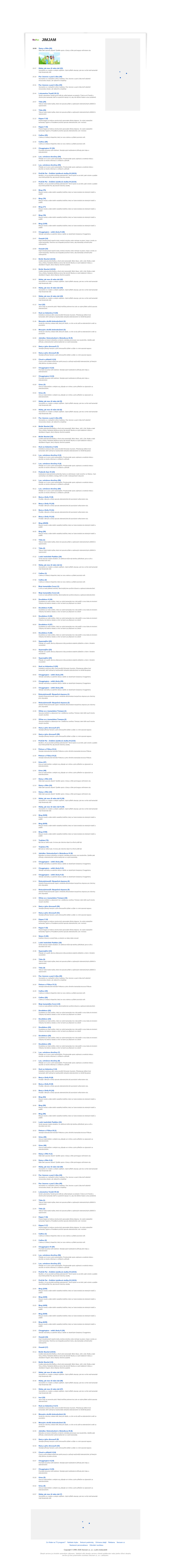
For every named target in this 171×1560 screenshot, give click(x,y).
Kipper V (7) (43, 1225)
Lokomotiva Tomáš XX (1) (49, 93)
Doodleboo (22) (45, 1010)
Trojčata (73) (44, 840)
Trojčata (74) (44, 847)
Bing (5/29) (43, 815)
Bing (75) (42, 190)
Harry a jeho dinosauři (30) (49, 906)
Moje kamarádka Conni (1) (49, 586)
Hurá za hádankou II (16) (48, 313)
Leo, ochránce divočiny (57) (50, 1263)
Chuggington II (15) (46, 1469)
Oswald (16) (43, 1337)
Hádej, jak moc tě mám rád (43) (51, 288)
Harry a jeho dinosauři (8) (49, 353)
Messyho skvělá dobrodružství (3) (52, 330)
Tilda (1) (42, 540)
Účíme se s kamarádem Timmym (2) (52, 719)
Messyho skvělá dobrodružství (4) (52, 1414)
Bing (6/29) (43, 823)
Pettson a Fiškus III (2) (47, 756)
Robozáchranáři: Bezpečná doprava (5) (54, 890)
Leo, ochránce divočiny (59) (50, 480)
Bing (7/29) (43, 832)
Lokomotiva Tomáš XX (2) (49, 1192)
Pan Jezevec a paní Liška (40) (50, 976)
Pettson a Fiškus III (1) (47, 749)
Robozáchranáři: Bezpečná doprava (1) (54, 694)
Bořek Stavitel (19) (46, 437)
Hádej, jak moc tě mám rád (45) (51, 1372)
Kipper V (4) (43, 118)
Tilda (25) (42, 102)
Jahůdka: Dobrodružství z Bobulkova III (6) (56, 1431)
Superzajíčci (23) (45, 650)
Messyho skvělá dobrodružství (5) (52, 1422)
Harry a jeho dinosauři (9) (49, 1439)
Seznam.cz (121, 1542)
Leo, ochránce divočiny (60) (50, 489)
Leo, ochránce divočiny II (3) (50, 455)
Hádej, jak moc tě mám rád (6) (50, 410)
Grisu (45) (42, 1137)
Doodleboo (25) (45, 1036)
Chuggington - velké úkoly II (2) (51, 875)
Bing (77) (42, 207)
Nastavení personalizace (79, 1545)
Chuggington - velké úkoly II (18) (52, 232)
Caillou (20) (43, 997)
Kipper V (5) (43, 127)
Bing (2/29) (43, 1289)
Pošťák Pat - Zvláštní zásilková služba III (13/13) (58, 1280)
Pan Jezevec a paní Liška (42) (50, 77)
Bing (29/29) (43, 523)
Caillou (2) (43, 580)
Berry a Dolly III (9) (46, 1084)
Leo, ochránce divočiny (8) (49, 1061)
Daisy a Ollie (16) (45, 792)
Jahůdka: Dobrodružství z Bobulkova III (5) (56, 338)
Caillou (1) (43, 573)
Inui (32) (42, 304)
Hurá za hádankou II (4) (48, 1069)
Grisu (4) (42, 393)
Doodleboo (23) (45, 1019)
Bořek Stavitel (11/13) (47, 259)
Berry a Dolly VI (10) (46, 503)
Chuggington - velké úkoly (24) (51, 675)
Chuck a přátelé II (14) (47, 1452)
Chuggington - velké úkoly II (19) (52, 1330)
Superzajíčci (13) (45, 951)
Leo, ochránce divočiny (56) (50, 1255)
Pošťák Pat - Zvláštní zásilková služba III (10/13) (58, 173)
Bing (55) (42, 1105)
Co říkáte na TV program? (55, 1542)
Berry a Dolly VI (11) (46, 510)
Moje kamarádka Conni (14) (49, 1004)
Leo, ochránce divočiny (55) (50, 165)
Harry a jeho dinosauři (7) (49, 346)
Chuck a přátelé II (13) (47, 359)
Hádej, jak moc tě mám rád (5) (50, 401)
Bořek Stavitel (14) (46, 1362)
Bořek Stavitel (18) (46, 426)
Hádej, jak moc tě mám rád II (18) (51, 798)
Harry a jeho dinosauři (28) (49, 734)
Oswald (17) (43, 1347)
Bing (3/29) (43, 1297)
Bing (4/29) (43, 1305)
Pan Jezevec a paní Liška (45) (50, 1183)
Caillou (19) (43, 991)
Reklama (111, 1542)
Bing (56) (42, 1114)
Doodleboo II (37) (45, 624)
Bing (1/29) (43, 224)
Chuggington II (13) (46, 376)
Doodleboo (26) (45, 1044)
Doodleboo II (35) (45, 608)
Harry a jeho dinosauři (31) (49, 913)
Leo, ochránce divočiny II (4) (50, 464)
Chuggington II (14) (46, 1461)
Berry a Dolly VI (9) (46, 497)
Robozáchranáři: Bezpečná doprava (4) (54, 881)
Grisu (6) (42, 1486)
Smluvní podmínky (87, 1542)
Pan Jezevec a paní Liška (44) (50, 1175)
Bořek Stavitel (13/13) (47, 1352)
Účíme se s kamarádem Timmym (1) (52, 711)
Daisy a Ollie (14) (45, 779)
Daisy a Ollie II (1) (45, 1154)
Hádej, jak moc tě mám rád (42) (51, 279)
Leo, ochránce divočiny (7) (49, 1052)
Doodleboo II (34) (45, 599)
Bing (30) (42, 531)
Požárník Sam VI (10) (47, 472)
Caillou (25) (43, 135)
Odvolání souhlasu (96, 1545)
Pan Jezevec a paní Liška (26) (50, 418)
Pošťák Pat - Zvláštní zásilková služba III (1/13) (57, 741)
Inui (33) (42, 1397)
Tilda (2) (42, 548)
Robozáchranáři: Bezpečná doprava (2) (54, 703)
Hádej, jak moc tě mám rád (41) (51, 68)
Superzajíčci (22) (45, 641)
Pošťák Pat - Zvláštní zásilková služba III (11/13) (57, 182)
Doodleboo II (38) (45, 633)
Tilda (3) (42, 959)
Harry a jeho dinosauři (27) (49, 728)
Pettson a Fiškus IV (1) (48, 984)
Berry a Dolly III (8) (46, 1077)
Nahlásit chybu (72, 1542)
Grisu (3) (42, 384)
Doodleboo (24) (45, 1027)
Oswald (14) (43, 238)
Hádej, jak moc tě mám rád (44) (51, 296)
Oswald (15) (43, 249)
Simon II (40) (44, 936)
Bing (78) (42, 215)
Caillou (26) (43, 142)
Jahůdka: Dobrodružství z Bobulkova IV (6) (56, 853)
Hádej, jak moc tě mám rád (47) (51, 1389)
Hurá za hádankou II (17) (48, 1406)
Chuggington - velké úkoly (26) (51, 688)
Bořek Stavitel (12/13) (47, 269)
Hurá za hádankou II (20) (48, 666)
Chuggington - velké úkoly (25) (51, 681)
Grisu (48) (42, 770)
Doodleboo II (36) (45, 616)
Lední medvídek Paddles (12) (50, 1122)
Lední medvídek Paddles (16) (50, 557)
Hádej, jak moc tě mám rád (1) (50, 565)
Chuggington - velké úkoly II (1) (51, 868)
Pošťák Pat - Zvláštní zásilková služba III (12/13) (58, 1272)
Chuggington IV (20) (47, 1247)
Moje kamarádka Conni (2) (49, 593)
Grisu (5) (42, 1477)
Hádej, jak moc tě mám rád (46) (51, 1381)
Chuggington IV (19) (47, 148)
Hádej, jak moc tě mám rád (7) (50, 1494)
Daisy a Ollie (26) (45, 48)
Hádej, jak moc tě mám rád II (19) (51, 807)
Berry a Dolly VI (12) (46, 517)
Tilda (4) (42, 968)
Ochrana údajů (101, 1542)
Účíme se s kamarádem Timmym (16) (53, 898)
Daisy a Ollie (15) (45, 785)
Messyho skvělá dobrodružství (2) (52, 321)
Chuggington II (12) (46, 368)
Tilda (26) (42, 110)
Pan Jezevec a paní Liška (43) (50, 85)
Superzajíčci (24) (45, 658)
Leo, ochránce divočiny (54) (50, 157)
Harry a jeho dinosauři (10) (49, 1446)
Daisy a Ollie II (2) (45, 1160)
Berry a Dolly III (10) (46, 1090)
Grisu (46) (42, 1145)
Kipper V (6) (43, 1217)
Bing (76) (42, 198)
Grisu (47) (42, 762)
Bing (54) (42, 1097)
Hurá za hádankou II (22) (48, 447)
